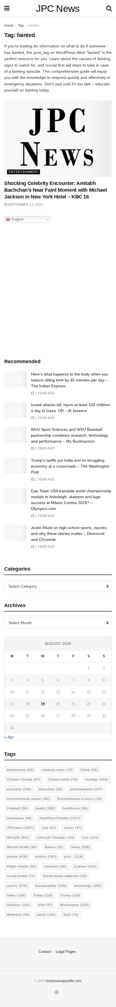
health (45, 808)
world (46, 914)
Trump (70, 895)
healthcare (75, 808)
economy (19, 789)
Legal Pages (66, 951)
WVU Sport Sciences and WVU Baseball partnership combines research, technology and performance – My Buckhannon (69, 435)
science (85, 866)
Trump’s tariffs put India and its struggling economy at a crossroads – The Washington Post (70, 466)
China (89, 770)
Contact (45, 951)
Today (43, 895)
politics (46, 856)
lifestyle (18, 837)
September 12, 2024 (25, 205)
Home (9, 26)
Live (90, 837)
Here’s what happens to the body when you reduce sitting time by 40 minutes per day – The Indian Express (69, 380)
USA (45, 905)
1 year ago (44, 393)
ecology (96, 779)
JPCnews (20, 827)
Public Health (21, 866)
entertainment (86, 789)
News (80, 847)
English (17, 219)
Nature (54, 847)
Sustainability (50, 885)
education (51, 789)
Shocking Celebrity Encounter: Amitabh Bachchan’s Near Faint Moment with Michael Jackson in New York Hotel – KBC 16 (55, 190)
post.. (73, 856)
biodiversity (20, 770)
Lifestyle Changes (55, 837)
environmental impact (28, 798)
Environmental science (79, 798)
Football (17, 808)
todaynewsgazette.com (63, 981)
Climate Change (24, 779)
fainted (33, 26)
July (49, 827)
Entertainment (23, 171)
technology (88, 885)
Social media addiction (65, 876)
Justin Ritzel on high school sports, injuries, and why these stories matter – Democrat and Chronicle (69, 533)
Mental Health (22, 847)
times (16, 895)
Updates (18, 905)
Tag (21, 26)
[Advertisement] (58, 289)
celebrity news (57, 770)
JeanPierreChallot (59, 818)
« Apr (9, 737)
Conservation (63, 779)
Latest (73, 827)
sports (17, 885)
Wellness (18, 914)
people (17, 856)
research (55, 866)
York (71, 914)
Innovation (19, 818)
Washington (74, 905)
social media (21, 876)
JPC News (58, 8)
